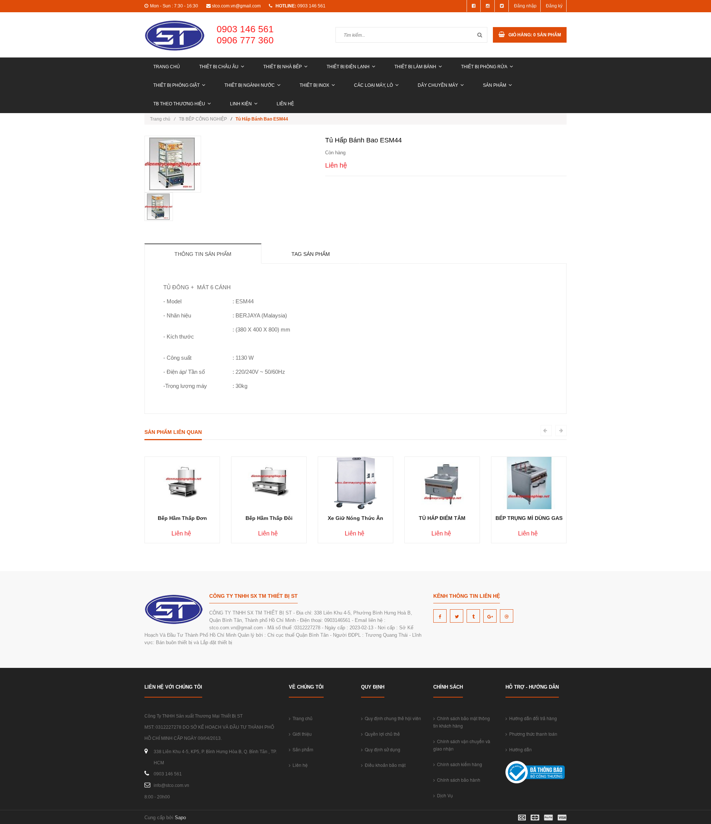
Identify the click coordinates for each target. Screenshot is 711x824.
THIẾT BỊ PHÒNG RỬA (484, 66)
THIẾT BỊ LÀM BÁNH (415, 66)
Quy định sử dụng (381, 749)
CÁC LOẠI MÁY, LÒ (373, 85)
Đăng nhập (525, 6)
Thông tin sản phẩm (202, 254)
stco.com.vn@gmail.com (236, 6)
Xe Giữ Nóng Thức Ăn (355, 518)
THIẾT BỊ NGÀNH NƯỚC (249, 85)
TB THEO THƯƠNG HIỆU (179, 103)
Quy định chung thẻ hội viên (392, 718)
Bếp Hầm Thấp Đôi (269, 518)
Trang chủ (166, 66)
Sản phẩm (494, 85)
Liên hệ (285, 103)
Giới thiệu (301, 734)
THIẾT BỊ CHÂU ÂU (218, 66)
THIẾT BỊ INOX (314, 85)
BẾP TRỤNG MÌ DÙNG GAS (529, 518)
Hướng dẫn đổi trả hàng (532, 718)
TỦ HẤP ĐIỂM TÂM (442, 518)
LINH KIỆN (241, 103)
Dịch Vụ (444, 795)
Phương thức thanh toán (532, 734)
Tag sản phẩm (310, 254)
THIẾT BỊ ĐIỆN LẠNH (348, 66)
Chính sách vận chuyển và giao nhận (461, 745)
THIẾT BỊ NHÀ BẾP (282, 66)
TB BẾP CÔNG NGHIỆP (203, 119)
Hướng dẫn (519, 749)
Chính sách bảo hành (457, 780)
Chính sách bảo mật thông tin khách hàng (461, 722)
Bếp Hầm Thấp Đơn (182, 518)
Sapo (180, 817)
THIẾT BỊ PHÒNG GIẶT (176, 85)
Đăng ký (554, 6)
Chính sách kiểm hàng (458, 764)
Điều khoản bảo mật (384, 765)
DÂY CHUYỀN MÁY (438, 85)
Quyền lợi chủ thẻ (381, 734)
